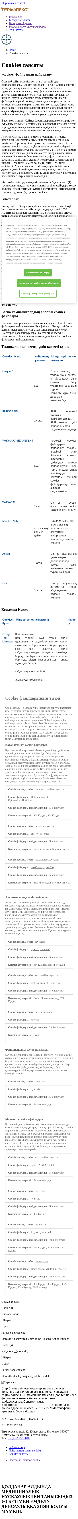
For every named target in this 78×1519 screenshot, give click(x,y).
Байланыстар (17, 1447)
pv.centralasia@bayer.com (34, 1404)
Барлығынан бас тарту (38, 273)
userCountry (37, 867)
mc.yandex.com (43, 1011)
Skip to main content (13, 3)
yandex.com (41, 1261)
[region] (39, 260)
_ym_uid (35, 1198)
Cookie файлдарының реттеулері (38, 294)
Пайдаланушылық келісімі (25, 1450)
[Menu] (2, 7)
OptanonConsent (40, 797)
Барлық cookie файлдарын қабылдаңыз (39, 283)
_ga (58, 982)
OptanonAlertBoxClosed (20, 800)
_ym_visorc (37, 1089)
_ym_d (35, 949)
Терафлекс (15, 16)
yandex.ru (40, 1224)
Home (12, 49)
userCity (50, 867)
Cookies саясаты (18, 1453)
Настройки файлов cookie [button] (24, 1460)
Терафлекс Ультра (19, 20)
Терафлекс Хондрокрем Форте (27, 26)
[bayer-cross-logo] (6, 43)
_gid (52, 982)
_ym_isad (45, 949)
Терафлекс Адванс (20, 23)
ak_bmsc (44, 833)
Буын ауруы (16, 29)
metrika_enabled (40, 982)
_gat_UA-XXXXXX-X (43, 1165)
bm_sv (34, 833)
